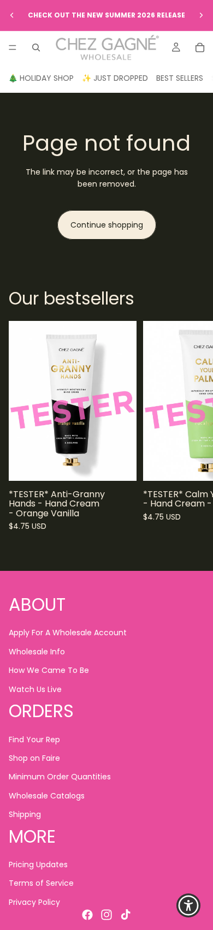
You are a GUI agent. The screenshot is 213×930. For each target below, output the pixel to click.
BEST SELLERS (179, 78)
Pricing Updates (38, 864)
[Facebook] (87, 914)
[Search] (36, 47)
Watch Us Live (35, 688)
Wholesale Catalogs (47, 795)
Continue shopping (106, 224)
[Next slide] (201, 15)
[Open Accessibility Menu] (188, 905)
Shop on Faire (34, 758)
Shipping (25, 814)
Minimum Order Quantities (60, 776)
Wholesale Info (37, 651)
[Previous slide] (12, 15)
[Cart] (200, 47)
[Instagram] (106, 914)
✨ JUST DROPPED (115, 78)
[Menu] (12, 47)
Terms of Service (41, 883)
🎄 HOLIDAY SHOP (41, 78)
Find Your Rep (34, 739)
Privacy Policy (34, 902)
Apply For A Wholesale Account (68, 632)
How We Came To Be (49, 670)
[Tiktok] (125, 914)
